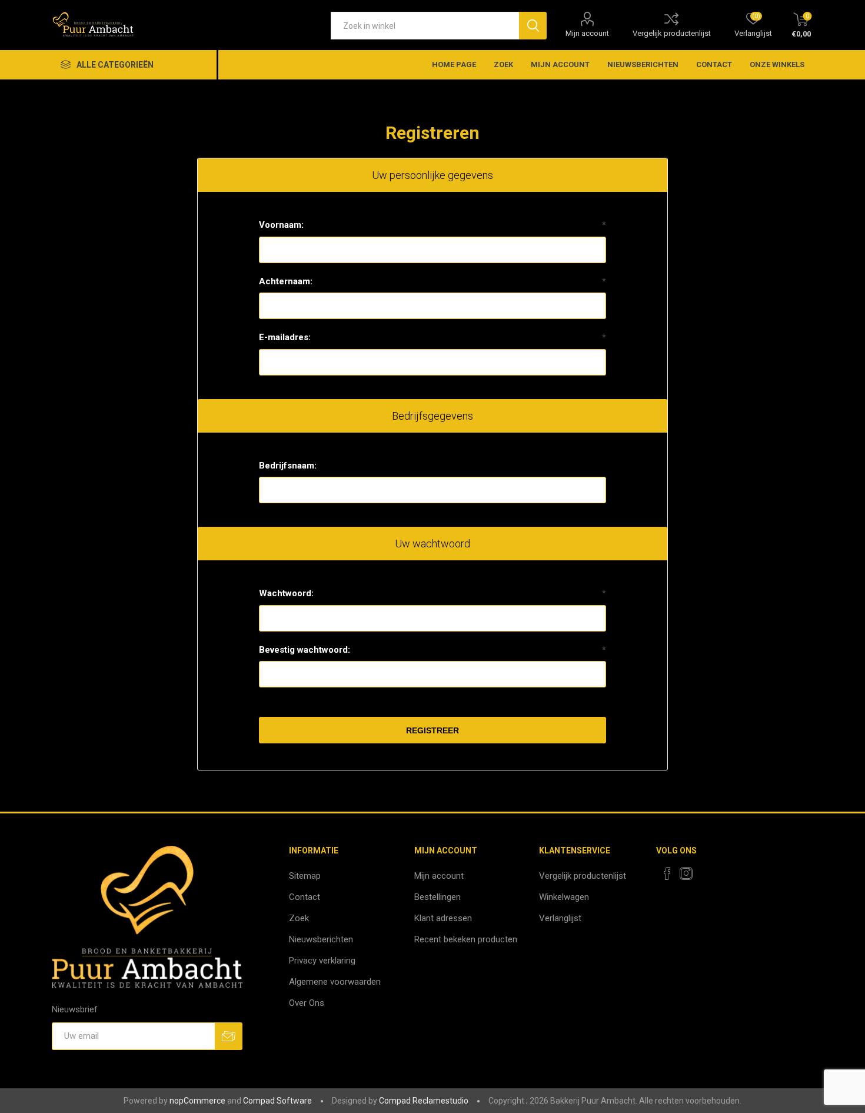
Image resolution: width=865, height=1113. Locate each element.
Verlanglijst (560, 918)
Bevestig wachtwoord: (304, 649)
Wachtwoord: (286, 593)
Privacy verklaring (322, 960)
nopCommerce (197, 1100)
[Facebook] (667, 873)
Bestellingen (437, 897)
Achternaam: (285, 281)
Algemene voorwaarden (335, 981)
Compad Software (277, 1100)
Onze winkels (777, 64)
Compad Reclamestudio (423, 1100)
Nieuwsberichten (642, 64)
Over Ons (306, 1003)
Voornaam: (281, 225)
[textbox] (425, 25)
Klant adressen (443, 918)
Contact (714, 64)
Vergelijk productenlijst (672, 33)
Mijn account (587, 33)
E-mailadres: (285, 337)
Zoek (503, 64)
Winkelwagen (564, 897)
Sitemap (305, 876)
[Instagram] (686, 873)
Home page (454, 64)
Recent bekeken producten (465, 939)
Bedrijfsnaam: (288, 465)
